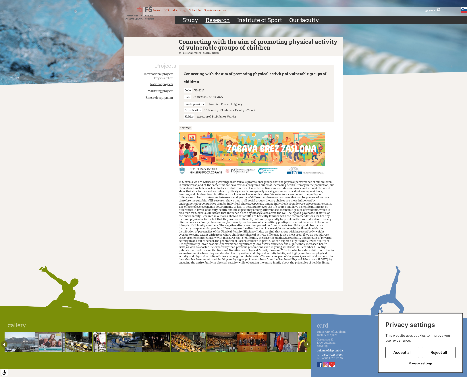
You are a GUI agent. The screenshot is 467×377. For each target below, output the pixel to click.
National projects (211, 52)
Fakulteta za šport (143, 13)
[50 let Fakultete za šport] (156, 342)
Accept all (402, 352)
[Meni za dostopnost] (4, 372)
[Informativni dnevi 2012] (222, 342)
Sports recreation (215, 10)
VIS (167, 10)
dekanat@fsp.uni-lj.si (330, 350)
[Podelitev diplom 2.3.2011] (252, 342)
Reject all (439, 352)
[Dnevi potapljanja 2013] (78, 342)
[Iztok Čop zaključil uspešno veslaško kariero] (124, 342)
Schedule (195, 10)
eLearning (179, 10)
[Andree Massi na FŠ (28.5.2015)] (282, 342)
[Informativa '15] (50, 342)
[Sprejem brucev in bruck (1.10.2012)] (188, 342)
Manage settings (421, 363)
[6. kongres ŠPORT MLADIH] (20, 342)
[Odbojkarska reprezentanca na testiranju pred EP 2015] (99, 342)
